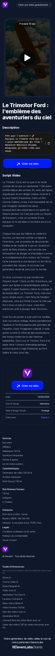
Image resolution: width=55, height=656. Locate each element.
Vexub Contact (9, 540)
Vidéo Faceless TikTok (13, 607)
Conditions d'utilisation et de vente (18, 531)
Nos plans (7, 442)
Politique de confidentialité (15, 536)
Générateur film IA (10, 616)
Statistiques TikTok (11, 451)
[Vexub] (27, 549)
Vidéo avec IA (9, 590)
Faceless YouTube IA (12, 599)
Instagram (6, 497)
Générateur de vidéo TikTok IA (17, 472)
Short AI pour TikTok (12, 481)
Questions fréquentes (12, 455)
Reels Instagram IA (11, 586)
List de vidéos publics (12, 464)
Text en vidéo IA (10, 582)
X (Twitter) (7, 502)
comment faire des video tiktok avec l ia (21, 620)
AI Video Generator (11, 477)
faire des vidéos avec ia (13, 611)
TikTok (5, 493)
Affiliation (6, 447)
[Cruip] (5, 5)
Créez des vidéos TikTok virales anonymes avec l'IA (25, 626)
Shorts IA (6, 577)
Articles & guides (10, 459)
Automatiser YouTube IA (13, 594)
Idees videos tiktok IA (12, 603)
